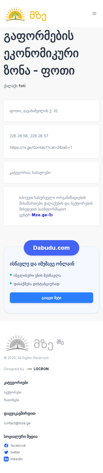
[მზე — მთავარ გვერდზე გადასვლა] (25, 13)
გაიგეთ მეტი (51, 298)
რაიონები (11, 400)
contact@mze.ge (17, 423)
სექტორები (12, 392)
